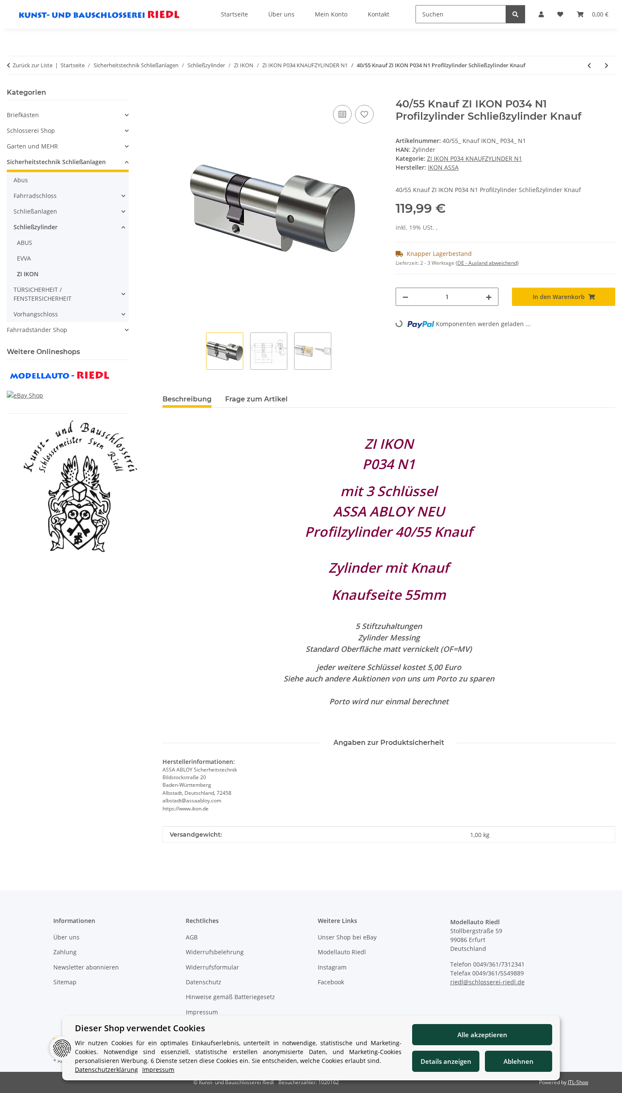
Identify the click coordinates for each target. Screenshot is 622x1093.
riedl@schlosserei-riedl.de (487, 982)
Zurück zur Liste (32, 65)
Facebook (331, 982)
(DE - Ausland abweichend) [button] (487, 262)
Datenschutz (203, 982)
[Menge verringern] (405, 296)
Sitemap (65, 982)
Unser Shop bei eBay (347, 937)
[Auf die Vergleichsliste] (342, 114)
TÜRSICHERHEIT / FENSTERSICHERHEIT (43, 294)
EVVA (24, 258)
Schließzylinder (36, 227)
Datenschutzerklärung (106, 1070)
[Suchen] (515, 14)
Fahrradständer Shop (37, 330)
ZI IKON (28, 274)
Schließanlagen (35, 211)
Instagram (332, 967)
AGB (192, 937)
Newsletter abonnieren (86, 967)
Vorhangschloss (36, 314)
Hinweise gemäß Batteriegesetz (230, 997)
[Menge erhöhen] (488, 296)
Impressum (202, 1012)
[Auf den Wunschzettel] (364, 114)
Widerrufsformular (212, 967)
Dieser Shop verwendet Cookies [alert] (140, 1028)
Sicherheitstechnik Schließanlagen (56, 162)
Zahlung (65, 952)
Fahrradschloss (35, 196)
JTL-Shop (578, 1082)
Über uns (66, 937)
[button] (68, 115)
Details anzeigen (446, 1061)
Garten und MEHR (32, 146)
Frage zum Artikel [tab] (256, 399)
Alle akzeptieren (482, 1034)
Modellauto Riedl (342, 952)
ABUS (24, 243)
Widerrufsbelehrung (215, 952)
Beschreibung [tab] (187, 399)
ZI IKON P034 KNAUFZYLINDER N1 (474, 158)
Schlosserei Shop (31, 130)
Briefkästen (23, 115)
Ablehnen (519, 1061)
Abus (21, 180)
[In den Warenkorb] (169, 93)
